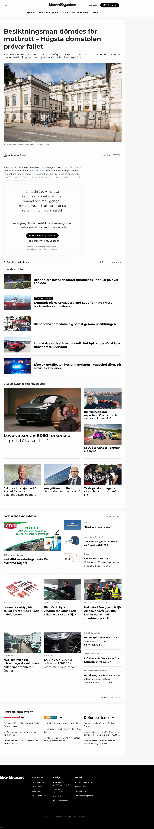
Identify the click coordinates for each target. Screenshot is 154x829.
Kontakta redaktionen (84, 782)
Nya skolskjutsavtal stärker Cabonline (62, 723)
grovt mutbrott (37, 170)
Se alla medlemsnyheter (111, 697)
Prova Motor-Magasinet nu (42, 235)
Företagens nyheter (49, 12)
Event (96, 12)
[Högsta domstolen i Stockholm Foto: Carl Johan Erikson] (63, 102)
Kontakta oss (80, 787)
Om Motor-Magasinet (84, 796)
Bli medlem (37, 787)
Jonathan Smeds (18, 155)
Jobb (65, 12)
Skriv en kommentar (112, 262)
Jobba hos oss (81, 791)
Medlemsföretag (80, 12)
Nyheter (31, 12)
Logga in (54, 241)
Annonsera (36, 791)
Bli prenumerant (39, 782)
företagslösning (50, 249)
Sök (7, 5)
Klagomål (57, 796)
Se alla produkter (39, 796)
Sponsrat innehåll (60, 801)
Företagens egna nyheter (20, 516)
